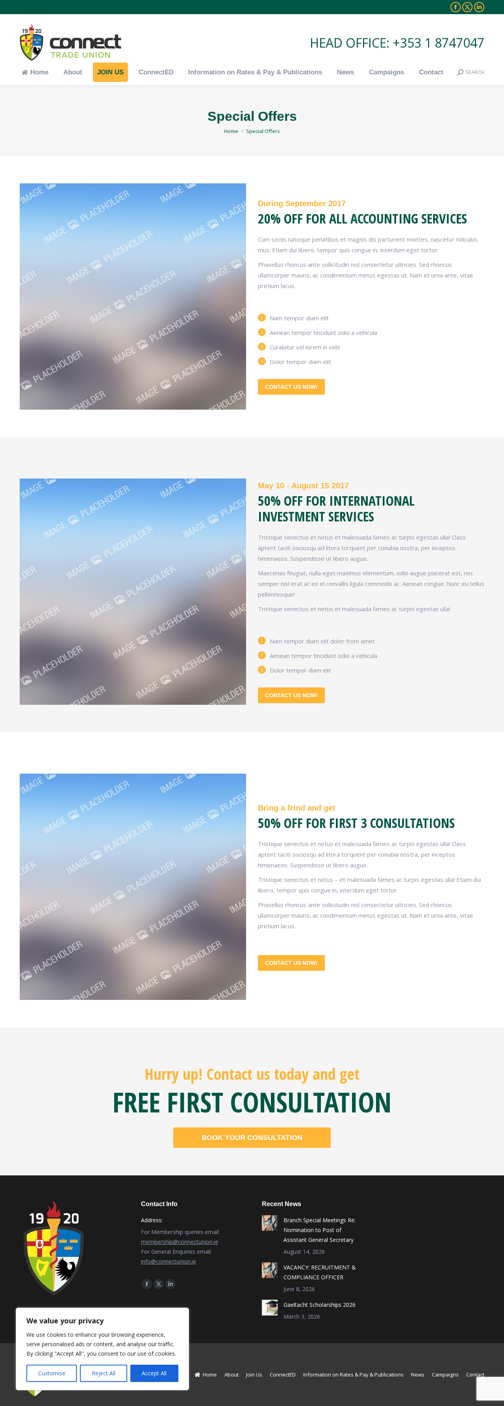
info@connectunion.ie (168, 1261)
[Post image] (270, 1223)
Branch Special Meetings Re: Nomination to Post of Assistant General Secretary (320, 1229)
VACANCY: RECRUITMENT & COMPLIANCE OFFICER (320, 1272)
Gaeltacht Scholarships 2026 (320, 1304)
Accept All (154, 1373)
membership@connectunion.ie (179, 1241)
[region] (102, 1349)
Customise (51, 1373)
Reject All (103, 1373)
